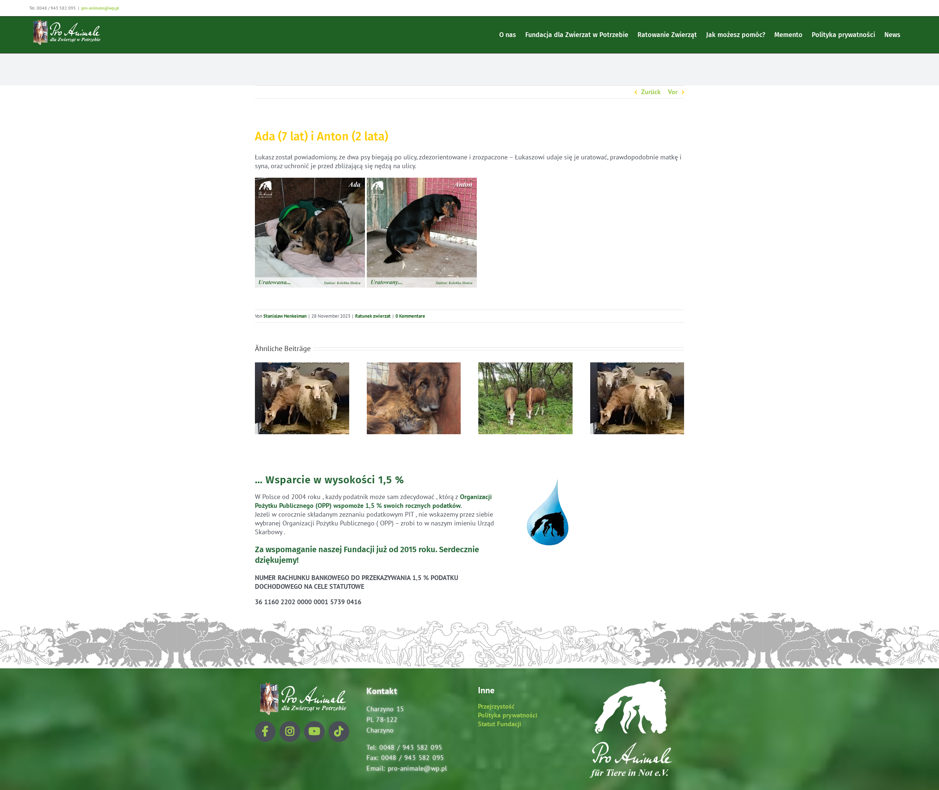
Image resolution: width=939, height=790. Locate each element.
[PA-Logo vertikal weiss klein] (631, 682)
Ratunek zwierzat (373, 316)
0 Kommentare (410, 316)
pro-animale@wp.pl (100, 8)
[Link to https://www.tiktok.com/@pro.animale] (339, 731)
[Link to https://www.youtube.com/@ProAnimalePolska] (314, 731)
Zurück (651, 92)
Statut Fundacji (499, 724)
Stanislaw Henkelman (285, 316)
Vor (672, 92)
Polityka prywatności (507, 715)
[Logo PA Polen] (302, 682)
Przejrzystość (496, 706)
